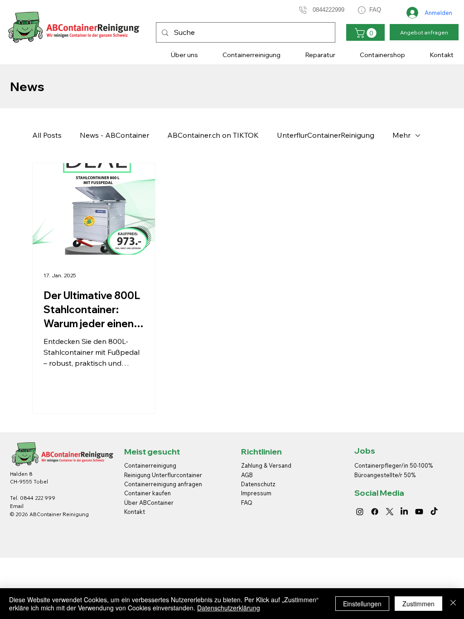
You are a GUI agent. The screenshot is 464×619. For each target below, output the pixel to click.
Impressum (257, 493)
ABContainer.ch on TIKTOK (213, 135)
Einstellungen (362, 603)
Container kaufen (147, 493)
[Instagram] (359, 511)
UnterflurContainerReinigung (325, 135)
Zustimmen (418, 603)
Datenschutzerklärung (228, 607)
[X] (389, 511)
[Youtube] (419, 511)
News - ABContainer (114, 135)
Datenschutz (258, 484)
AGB (247, 475)
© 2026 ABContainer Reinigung (49, 514)
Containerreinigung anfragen (163, 484)
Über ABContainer (149, 502)
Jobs (364, 450)
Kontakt (134, 511)
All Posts (47, 135)
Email (17, 506)
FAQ (375, 9)
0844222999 (328, 9)
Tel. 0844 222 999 (32, 498)
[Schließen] (453, 603)
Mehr (401, 135)
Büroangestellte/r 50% (385, 475)
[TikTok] (434, 511)
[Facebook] (374, 511)
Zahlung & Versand (266, 465)
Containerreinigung (151, 465)
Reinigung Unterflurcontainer (163, 475)
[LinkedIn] (404, 511)
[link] (367, 33)
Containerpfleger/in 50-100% (393, 465)
